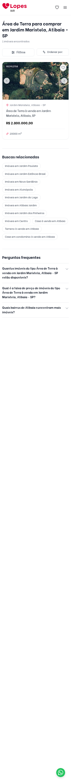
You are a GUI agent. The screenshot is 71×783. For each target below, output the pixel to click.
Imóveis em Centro (16, 221)
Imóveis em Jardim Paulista (21, 166)
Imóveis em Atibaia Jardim (21, 205)
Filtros (21, 52)
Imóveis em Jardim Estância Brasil (25, 173)
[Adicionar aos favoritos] (63, 67)
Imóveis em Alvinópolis (19, 189)
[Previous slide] (7, 81)
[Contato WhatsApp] (60, 772)
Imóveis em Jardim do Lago (21, 197)
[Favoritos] (57, 7)
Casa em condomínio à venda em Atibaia (30, 236)
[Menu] (65, 7)
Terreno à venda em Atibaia (22, 228)
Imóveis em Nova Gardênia (21, 181)
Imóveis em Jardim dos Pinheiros (24, 213)
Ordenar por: (55, 52)
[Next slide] (64, 81)
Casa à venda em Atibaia (50, 221)
